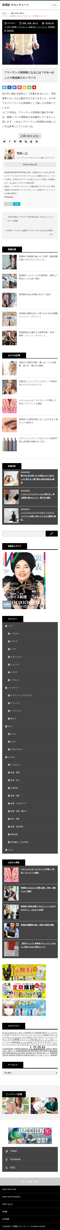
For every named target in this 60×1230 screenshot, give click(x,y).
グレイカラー (39, 1037)
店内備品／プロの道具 (19, 842)
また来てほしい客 (14, 1032)
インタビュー (16, 765)
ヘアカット (15, 680)
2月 (3, 1032)
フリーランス (42, 27)
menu (54, 5)
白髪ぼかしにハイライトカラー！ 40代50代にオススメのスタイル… (38, 383)
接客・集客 (15, 772)
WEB (8, 204)
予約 (8, 27)
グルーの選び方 (27, 1037)
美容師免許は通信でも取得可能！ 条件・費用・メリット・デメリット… (37, 334)
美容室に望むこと (42, 1053)
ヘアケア (14, 672)
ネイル (13, 734)
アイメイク (15, 703)
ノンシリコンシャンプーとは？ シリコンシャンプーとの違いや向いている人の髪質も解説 (38, 516)
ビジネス (11, 757)
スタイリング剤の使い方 (30, 1040)
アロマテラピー (17, 749)
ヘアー (10, 626)
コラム (10, 850)
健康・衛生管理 (17, 827)
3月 (6, 1032)
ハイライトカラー (42, 1042)
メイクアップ (13, 688)
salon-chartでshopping (11, 1197)
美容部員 (12, 1055)
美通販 (4, 1212)
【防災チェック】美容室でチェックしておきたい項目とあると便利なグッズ (38, 945)
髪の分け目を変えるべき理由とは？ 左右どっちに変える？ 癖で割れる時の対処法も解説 (37, 479)
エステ (13, 742)
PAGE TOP (32, 1181)
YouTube (9, 197)
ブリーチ (14, 641)
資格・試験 (15, 796)
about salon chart (9, 1189)
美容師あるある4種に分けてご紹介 (35, 294)
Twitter (13, 1151)
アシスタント (22, 27)
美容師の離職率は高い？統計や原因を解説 (37, 925)
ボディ (10, 726)
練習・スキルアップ (19, 803)
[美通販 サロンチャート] (15, 5)
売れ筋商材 (35, 1051)
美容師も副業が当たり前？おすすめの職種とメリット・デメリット (38, 315)
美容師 (14, 27)
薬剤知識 (14, 834)
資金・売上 (15, 780)
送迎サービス (35, 1055)
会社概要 (5, 1219)
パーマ (13, 649)
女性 (41, 1051)
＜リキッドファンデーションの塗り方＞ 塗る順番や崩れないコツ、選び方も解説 (37, 496)
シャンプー (15, 665)
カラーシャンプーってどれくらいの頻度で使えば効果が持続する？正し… (38, 440)
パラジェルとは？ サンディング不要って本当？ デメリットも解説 (37, 402)
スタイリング (16, 657)
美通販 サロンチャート (21, 1226)
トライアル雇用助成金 (12, 1042)
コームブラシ (50, 1037)
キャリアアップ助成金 (41, 1035)
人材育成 (14, 788)
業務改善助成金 (11, 1053)
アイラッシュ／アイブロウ (21, 695)
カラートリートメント (22, 1034)
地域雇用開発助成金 (23, 1051)
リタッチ (51, 1044)
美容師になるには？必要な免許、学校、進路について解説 (38, 889)
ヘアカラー (15, 634)
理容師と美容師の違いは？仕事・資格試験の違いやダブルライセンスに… (38, 258)
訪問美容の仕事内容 (23, 1055)
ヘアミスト (34, 1044)
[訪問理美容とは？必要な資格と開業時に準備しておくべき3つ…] (15, 1105)
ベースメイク (16, 711)
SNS (16, 204)
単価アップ (11, 1051)
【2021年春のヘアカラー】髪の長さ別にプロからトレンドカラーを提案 (30, 219)
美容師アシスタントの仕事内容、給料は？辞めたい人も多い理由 (38, 277)
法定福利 (29, 1053)
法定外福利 (21, 1053)
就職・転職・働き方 (17, 13)
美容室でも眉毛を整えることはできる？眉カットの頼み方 (38, 421)
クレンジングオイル (14, 1037)
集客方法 (32, 27)
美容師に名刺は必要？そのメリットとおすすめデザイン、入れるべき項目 (38, 908)
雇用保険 (54, 1055)
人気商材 (37, 1047)
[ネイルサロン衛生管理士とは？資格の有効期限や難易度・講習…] (44, 1105)
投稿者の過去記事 (30, 165)
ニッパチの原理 (26, 1042)
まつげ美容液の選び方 (39, 1032)
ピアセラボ (23, 1044)
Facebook (15, 1159)
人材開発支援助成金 (21, 1049)
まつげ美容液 (26, 1032)
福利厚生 (10, 31)
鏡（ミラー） (45, 1055)
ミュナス (43, 1044)
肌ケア (13, 719)
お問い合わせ (7, 1204)
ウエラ (8, 1034)
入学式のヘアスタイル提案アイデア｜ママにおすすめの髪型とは (29, 232)
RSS (12, 1167)
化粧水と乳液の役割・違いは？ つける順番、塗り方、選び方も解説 (37, 364)
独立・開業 (15, 819)
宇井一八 (22, 153)
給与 (34, 1053)
